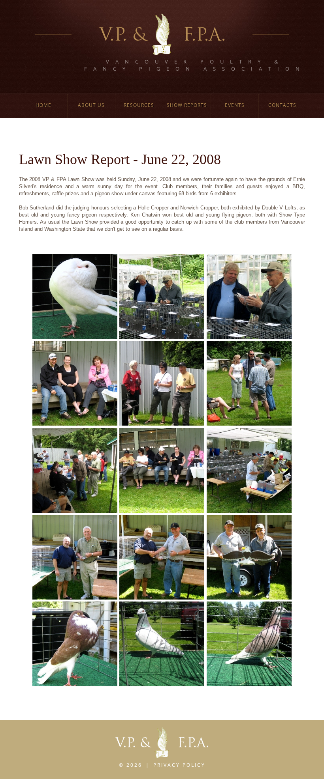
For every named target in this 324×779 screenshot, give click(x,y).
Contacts (282, 105)
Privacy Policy (179, 765)
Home (43, 105)
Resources (139, 105)
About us (91, 105)
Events (235, 105)
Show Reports (187, 105)
